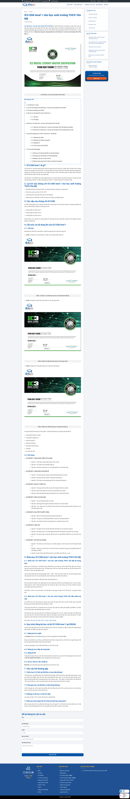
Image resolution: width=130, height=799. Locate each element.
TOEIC (39, 787)
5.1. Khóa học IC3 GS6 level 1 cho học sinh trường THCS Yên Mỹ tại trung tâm (52, 127)
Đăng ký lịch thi (90, 4)
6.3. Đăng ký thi (35, 143)
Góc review (99, 4)
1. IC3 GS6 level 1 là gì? (32, 105)
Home (25, 11)
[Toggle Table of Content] (25, 103)
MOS (39, 770)
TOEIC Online (63, 787)
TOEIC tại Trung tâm (65, 785)
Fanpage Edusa (45, 1)
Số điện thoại (25, 723)
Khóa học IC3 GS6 (93, 17)
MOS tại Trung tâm (64, 770)
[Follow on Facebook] (24, 772)
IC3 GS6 (30, 11)
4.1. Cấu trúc (34, 117)
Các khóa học (78, 4)
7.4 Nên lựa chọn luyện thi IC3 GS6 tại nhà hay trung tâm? (46, 161)
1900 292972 (36, 1)
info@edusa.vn (27, 1)
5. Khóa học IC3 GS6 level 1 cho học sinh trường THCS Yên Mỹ (42, 123)
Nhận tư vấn (96, 78)
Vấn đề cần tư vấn (26, 742)
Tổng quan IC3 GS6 (93, 14)
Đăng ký (99, 1)
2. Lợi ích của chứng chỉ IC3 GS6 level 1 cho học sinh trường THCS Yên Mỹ (46, 107)
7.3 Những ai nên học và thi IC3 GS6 (41, 158)
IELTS (43, 785)
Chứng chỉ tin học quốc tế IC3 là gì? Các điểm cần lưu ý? (97, 38)
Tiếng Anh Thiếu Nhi (43, 789)
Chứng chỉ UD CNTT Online (66, 780)
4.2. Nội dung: (35, 119)
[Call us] (29, 772)
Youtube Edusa (54, 1)
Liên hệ (106, 4)
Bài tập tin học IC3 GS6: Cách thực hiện (96, 56)
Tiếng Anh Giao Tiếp (43, 782)
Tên (23, 717)
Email (23, 730)
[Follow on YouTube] (32, 772)
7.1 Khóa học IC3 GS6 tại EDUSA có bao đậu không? (45, 153)
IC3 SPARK (40, 775)
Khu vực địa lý (25, 736)
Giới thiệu (70, 4)
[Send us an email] (27, 772)
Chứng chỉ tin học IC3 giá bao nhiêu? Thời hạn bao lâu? (97, 51)
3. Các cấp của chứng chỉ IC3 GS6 (35, 110)
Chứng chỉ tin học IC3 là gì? (95, 46)
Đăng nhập (93, 1)
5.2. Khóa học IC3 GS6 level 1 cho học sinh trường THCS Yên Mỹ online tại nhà (52, 130)
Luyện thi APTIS (64, 792)
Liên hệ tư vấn (92, 28)
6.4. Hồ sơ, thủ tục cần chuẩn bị (39, 145)
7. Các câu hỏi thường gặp (33, 149)
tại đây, (39, 640)
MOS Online (63, 773)
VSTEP (39, 785)
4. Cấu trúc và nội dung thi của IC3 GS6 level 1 (38, 113)
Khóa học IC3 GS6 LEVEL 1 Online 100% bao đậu (43, 620)
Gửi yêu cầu (52, 754)
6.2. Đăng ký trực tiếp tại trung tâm (40, 140)
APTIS (39, 792)
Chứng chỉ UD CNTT (43, 780)
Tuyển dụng (105, 1)
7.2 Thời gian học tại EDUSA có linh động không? (44, 156)
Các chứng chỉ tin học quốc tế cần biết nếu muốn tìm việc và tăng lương (97, 43)
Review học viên (92, 24)
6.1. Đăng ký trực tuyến (37, 137)
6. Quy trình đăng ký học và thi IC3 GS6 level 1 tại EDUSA (41, 133)
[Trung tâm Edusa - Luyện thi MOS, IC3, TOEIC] (29, 5)
